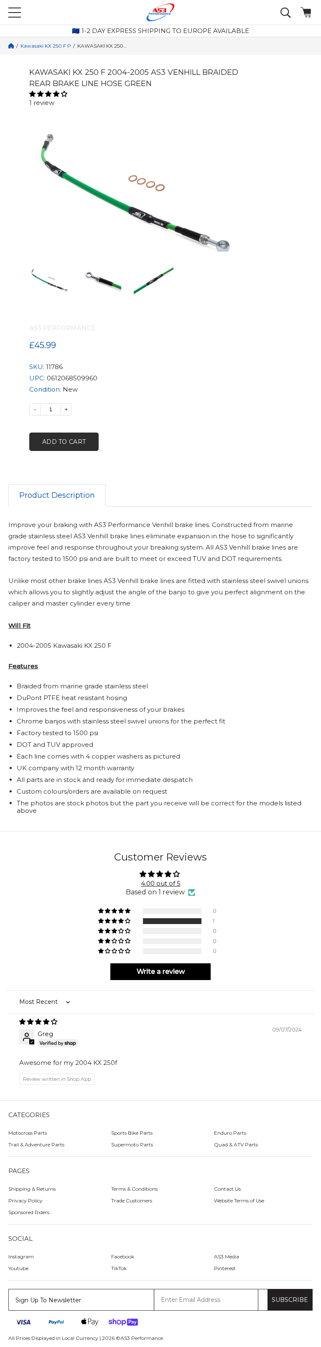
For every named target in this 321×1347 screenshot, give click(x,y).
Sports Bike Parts (132, 1133)
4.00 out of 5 (161, 883)
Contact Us (227, 1189)
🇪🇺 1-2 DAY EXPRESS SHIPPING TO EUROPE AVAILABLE (160, 31)
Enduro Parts (230, 1133)
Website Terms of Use (239, 1200)
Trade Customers (131, 1200)
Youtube (18, 1268)
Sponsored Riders (28, 1212)
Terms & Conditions (134, 1189)
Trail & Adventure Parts (36, 1144)
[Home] (11, 45)
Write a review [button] (161, 971)
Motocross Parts (27, 1133)
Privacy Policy (25, 1200)
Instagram (21, 1256)
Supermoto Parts (132, 1144)
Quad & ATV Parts (236, 1144)
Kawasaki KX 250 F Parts (45, 46)
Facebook (122, 1256)
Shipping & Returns (32, 1189)
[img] (160, 1021)
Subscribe (290, 1300)
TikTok (119, 1268)
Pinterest (225, 1268)
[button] (133, 93)
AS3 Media (226, 1256)
